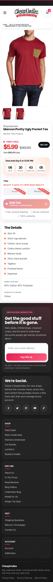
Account (9, 548)
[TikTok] (43, 408)
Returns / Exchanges (15, 524)
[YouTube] (34, 408)
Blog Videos (11, 487)
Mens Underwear (13, 434)
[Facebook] (8, 408)
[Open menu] (5, 13)
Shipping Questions (14, 520)
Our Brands (10, 444)
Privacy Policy (8, 578)
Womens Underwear (15, 439)
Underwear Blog (13, 492)
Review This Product (13, 134)
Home (5, 24)
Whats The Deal (13, 501)
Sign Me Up (26, 357)
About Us (9, 472)
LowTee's (9, 449)
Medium (38, 191)
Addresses (10, 553)
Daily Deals (10, 430)
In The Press (11, 477)
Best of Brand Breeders (19, 24)
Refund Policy (41, 578)
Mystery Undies (12, 454)
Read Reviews (12, 482)
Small (15, 191)
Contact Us (10, 529)
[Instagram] (26, 408)
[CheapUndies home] (26, 12)
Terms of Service (24, 578)
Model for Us (11, 496)
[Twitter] (17, 408)
